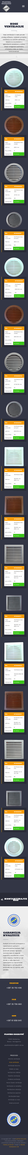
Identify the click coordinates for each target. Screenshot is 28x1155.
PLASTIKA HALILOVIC (20, 1138)
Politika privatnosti (8, 1144)
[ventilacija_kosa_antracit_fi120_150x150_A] (14, 594)
